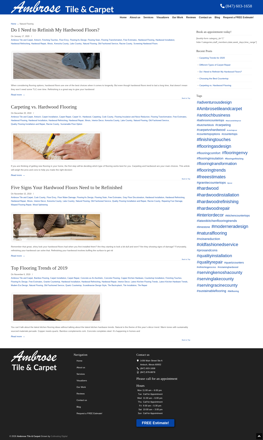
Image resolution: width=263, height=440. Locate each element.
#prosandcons (207, 250)
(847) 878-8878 (147, 372)
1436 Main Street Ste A (151, 360)
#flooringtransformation (217, 163)
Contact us (205, 17)
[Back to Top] (259, 436)
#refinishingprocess (206, 267)
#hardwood (208, 188)
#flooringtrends (211, 170)
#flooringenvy (235, 152)
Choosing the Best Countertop (213, 78)
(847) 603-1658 (238, 6)
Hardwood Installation (165, 40)
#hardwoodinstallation (218, 194)
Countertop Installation (154, 278)
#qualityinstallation (214, 255)
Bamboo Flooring (41, 278)
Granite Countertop (52, 282)
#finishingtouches (214, 139)
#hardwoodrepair (213, 208)
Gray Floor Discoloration (133, 197)
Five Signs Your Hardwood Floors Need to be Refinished (66, 187)
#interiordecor (210, 214)
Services (148, 17)
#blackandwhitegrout (233, 121)
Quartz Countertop (73, 285)
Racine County (125, 43)
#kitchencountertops (237, 215)
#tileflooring (233, 291)
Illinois (50, 43)
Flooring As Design (78, 40)
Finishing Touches (50, 40)
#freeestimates (211, 176)
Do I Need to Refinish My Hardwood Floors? (55, 30)
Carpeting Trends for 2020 (212, 58)
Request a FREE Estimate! (238, 17)
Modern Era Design (19, 285)
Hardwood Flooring (146, 40)
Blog (217, 17)
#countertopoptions (208, 134)
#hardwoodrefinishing (217, 201)
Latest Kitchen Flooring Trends (144, 282)
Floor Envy (64, 40)
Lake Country (76, 43)
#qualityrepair (210, 262)
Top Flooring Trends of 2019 (39, 268)
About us (135, 17)
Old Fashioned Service (108, 43)
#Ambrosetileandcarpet (219, 108)
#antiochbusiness (213, 115)
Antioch (37, 40)
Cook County (107, 117)
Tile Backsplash (115, 285)
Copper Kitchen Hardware (132, 278)
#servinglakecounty (215, 278)
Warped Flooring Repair (21, 205)
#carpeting (223, 125)
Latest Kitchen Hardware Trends (173, 282)
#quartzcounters (234, 262)
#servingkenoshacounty (219, 272)
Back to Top (186, 98)
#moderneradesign (230, 226)
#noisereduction (208, 239)
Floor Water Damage (67, 197)
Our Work (177, 17)
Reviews (191, 17)
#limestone (203, 227)
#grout (229, 183)
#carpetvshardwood (211, 129)
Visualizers (162, 17)
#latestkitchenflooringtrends (217, 220)
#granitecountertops (211, 182)
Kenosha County (61, 43)
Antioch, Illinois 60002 (150, 364)
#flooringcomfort (208, 153)
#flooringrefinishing (234, 158)
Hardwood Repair (38, 43)
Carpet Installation (50, 117)
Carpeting (96, 117)
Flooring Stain (94, 40)
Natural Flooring (90, 43)
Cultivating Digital (59, 436)
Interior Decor (98, 120)
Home (123, 17)
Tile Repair (142, 285)
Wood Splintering (40, 205)
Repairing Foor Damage (172, 201)
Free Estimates (130, 40)
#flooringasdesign (214, 146)
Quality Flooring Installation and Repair (28, 124)
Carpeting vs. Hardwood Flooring (44, 107)
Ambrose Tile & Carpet (62, 7)
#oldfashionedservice (217, 244)
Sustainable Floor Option (71, 124)
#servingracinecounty (217, 285)
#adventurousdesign (214, 102)
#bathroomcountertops (210, 120)
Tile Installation (130, 285)
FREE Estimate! (155, 423)
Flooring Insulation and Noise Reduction (132, 117)
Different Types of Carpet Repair (215, 65)
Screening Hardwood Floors (145, 43)
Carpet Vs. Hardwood (81, 117)
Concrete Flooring (112, 278)
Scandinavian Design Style (95, 285)
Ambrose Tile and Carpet (22, 40)
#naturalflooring (212, 233)
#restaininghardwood (228, 267)
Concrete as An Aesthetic (92, 278)
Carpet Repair (65, 117)
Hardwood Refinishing (20, 43)
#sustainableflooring (211, 291)
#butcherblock (205, 125)
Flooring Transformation (111, 40)
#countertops (229, 134)
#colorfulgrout (232, 130)
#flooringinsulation (210, 158)
